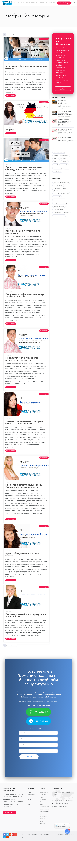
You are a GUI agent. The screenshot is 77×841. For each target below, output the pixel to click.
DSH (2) (56, 164)
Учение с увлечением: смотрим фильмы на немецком (24, 422)
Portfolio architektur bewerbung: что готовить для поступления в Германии (65, 122)
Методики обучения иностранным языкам (26, 67)
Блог (29, 804)
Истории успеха (32, 797)
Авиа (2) (67, 168)
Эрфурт (9, 129)
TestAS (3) (56, 161)
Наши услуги (31, 794)
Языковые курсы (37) (59, 209)
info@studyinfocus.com (60, 806)
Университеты (44, 792)
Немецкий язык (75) (59, 199)
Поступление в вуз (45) (60, 203)
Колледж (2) (64, 164)
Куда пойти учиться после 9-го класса (23, 554)
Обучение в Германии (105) (61, 193)
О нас (29, 792)
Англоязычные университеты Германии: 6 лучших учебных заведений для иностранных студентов (65, 103)
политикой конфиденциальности (47, 765)
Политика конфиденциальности (35, 834)
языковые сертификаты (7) (61, 155)
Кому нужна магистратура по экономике (22, 231)
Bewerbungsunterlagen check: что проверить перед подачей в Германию (65, 139)
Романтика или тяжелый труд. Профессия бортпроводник (23, 485)
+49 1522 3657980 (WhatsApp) (62, 800)
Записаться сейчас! (63, 88)
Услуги (52, 3)
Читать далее (10, 95)
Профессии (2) (58, 168)
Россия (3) (64, 161)
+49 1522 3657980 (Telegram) (61, 803)
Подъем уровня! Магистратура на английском (25, 615)
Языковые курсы (44, 811)
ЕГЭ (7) (55, 158)
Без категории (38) (59, 206)
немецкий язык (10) (59, 152)
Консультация (63, 3)
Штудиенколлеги (44, 797)
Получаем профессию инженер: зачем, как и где (24, 295)
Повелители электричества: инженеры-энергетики (22, 358)
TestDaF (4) (63, 158)
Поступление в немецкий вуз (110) (61, 189)
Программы (19, 3)
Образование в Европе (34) (61, 212)
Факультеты (43, 794)
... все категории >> (59, 215)
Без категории (43, 38)
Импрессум (30, 837)
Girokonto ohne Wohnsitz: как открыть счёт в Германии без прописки (65, 131)
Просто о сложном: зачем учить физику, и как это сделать (24, 168)
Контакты (24, 834)
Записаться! (9, 812)
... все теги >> (57, 171)
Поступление (31, 3)
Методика (43, 3)
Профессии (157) (58, 185)
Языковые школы (44, 809)
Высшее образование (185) (61, 182)
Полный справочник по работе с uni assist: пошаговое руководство (65, 113)
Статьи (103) (57, 196)
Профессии (43, 814)
